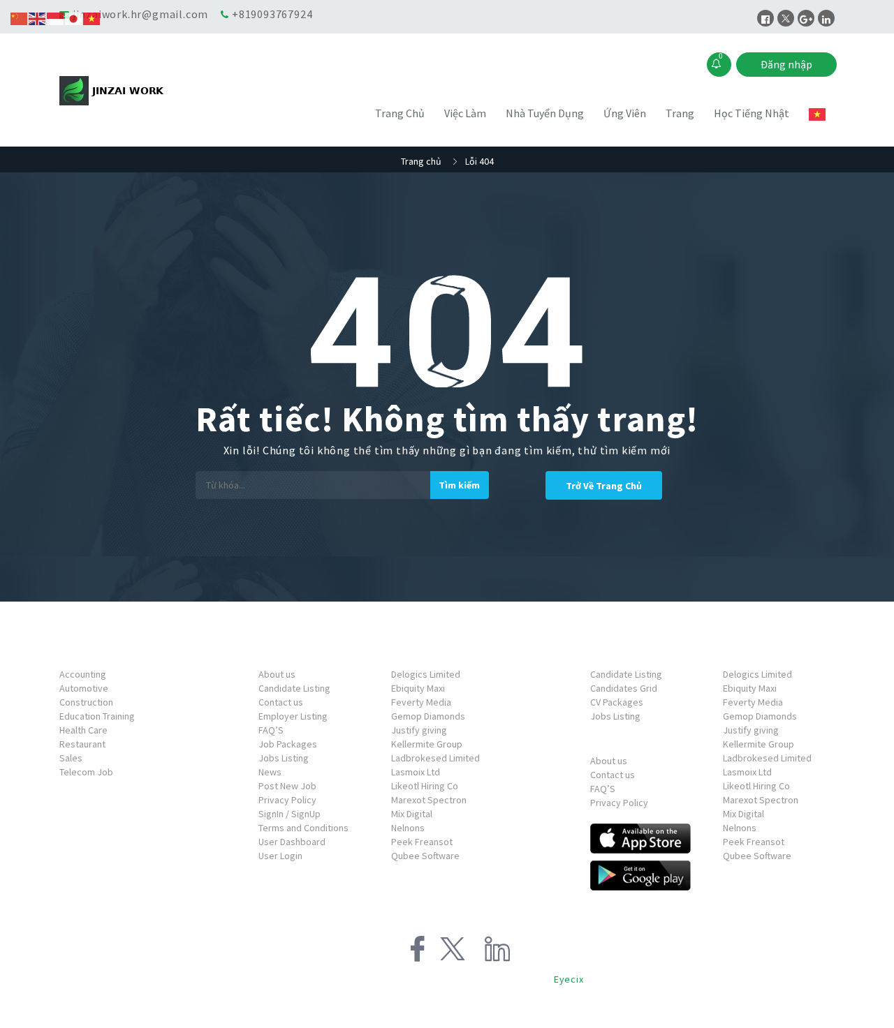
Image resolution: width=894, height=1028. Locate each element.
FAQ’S (271, 730)
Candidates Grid (623, 688)
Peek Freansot (422, 841)
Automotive (83, 688)
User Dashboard (291, 841)
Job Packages (287, 744)
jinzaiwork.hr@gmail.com (140, 14)
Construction (86, 702)
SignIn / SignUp (289, 813)
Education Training (97, 716)
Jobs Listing (283, 758)
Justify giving (419, 730)
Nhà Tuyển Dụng (545, 113)
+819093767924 (272, 14)
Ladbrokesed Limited (435, 758)
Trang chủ (421, 161)
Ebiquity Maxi (418, 688)
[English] (38, 17)
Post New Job (287, 786)
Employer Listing (293, 716)
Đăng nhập (786, 64)
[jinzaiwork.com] (156, 90)
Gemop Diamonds (428, 716)
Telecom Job (86, 772)
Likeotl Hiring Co (424, 786)
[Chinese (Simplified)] (19, 17)
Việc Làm (465, 113)
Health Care (83, 730)
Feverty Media (421, 702)
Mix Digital (411, 813)
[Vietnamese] (818, 114)
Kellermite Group (426, 744)
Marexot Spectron (429, 800)
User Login (280, 855)
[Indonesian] (56, 17)
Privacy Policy (287, 800)
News (269, 772)
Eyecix (569, 979)
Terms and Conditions (303, 827)
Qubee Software (425, 855)
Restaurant (82, 744)
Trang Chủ (400, 113)
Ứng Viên (624, 113)
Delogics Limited (425, 674)
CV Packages (616, 702)
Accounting (82, 674)
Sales (70, 758)
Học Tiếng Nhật (751, 113)
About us (276, 674)
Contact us (280, 702)
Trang (680, 113)
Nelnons (408, 827)
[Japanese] (74, 17)
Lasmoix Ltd (415, 772)
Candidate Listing (294, 688)
